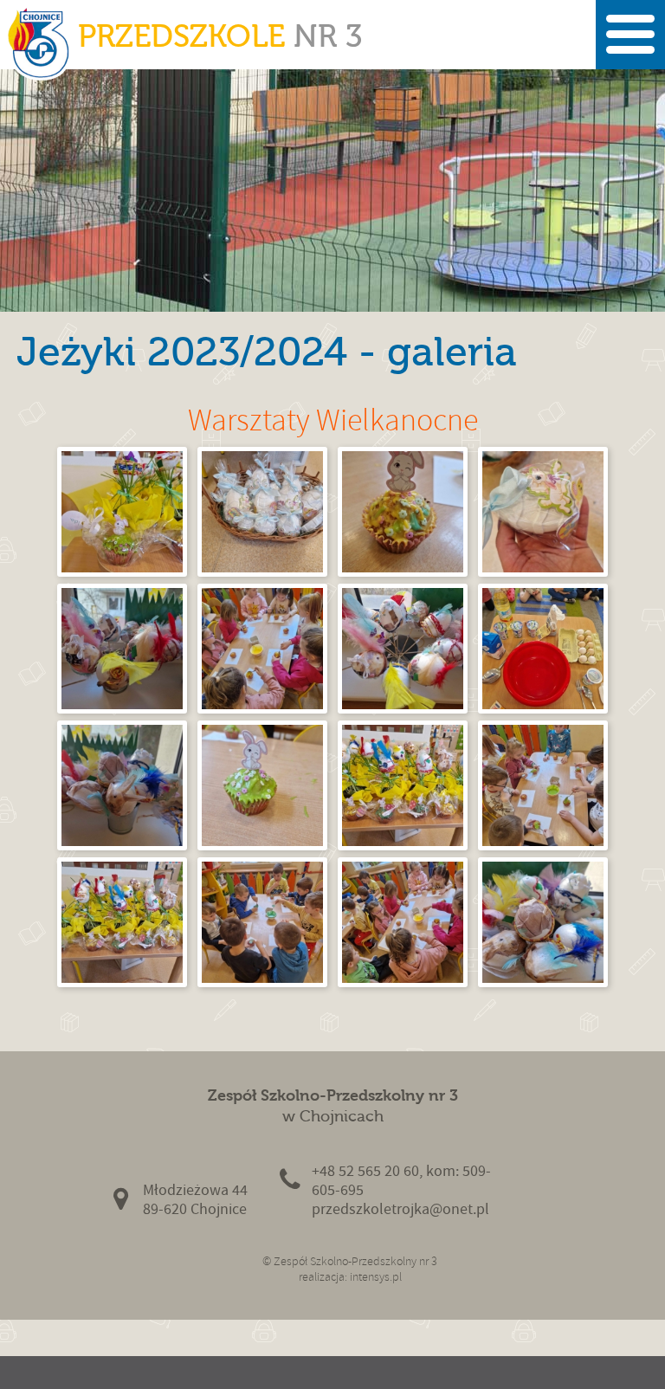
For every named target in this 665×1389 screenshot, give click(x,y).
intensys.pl (376, 1276)
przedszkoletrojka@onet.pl (400, 1209)
